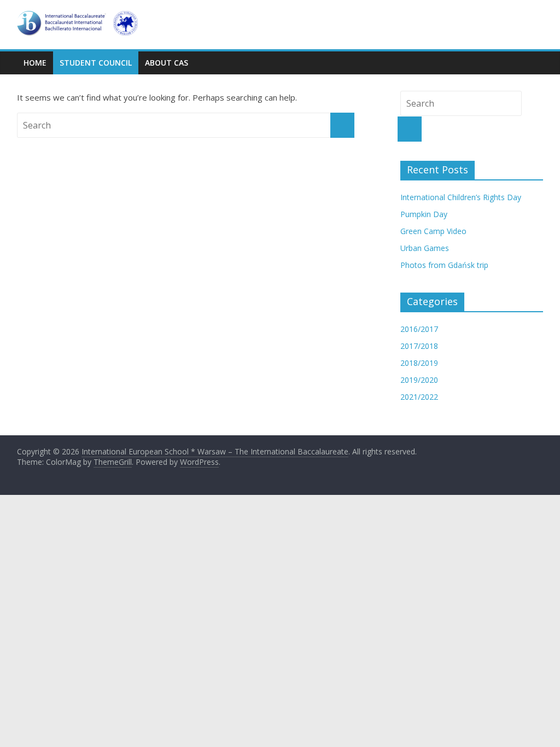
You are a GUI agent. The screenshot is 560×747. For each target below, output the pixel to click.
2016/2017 (419, 329)
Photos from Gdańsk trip (444, 265)
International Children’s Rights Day (460, 197)
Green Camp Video (433, 231)
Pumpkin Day (423, 214)
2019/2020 (419, 380)
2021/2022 (419, 397)
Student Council (96, 62)
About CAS (166, 62)
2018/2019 (419, 363)
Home (35, 62)
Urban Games (424, 248)
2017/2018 (419, 346)
